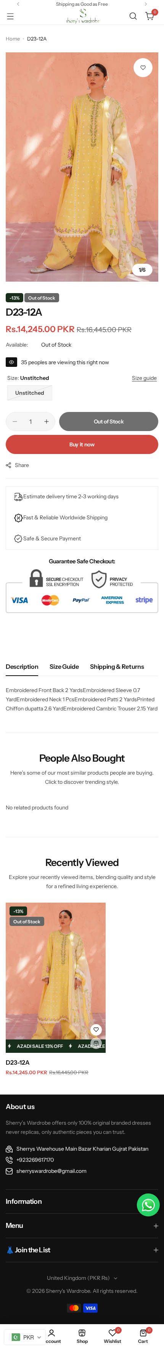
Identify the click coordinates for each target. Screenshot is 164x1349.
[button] (18, 4)
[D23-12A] (56, 977)
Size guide (64, 666)
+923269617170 (35, 1159)
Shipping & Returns (117, 666)
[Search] (133, 16)
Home (13, 39)
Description (22, 666)
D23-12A (18, 1062)
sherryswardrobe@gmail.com (51, 1170)
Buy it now (82, 444)
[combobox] (25, 1337)
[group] (82, 167)
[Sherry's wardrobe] (82, 16)
